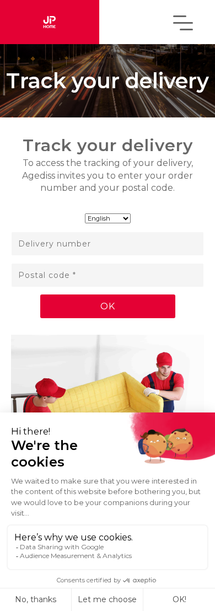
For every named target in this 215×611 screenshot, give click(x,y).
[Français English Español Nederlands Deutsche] (107, 216)
